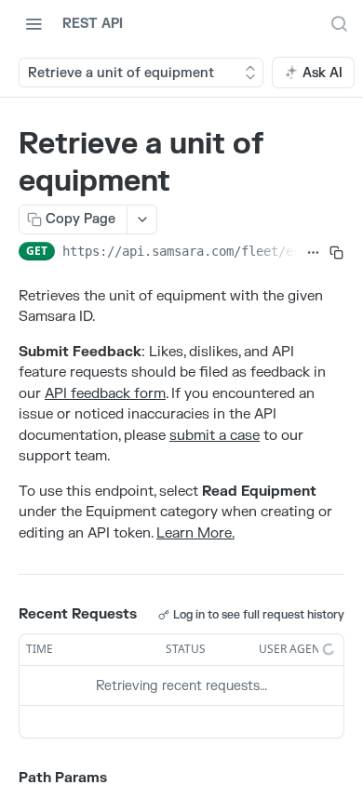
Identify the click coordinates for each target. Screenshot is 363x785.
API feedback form (105, 394)
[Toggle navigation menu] (33, 23)
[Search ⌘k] (339, 23)
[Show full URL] (313, 253)
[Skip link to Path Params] (5, 779)
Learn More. (195, 533)
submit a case (214, 436)
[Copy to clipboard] (336, 253)
